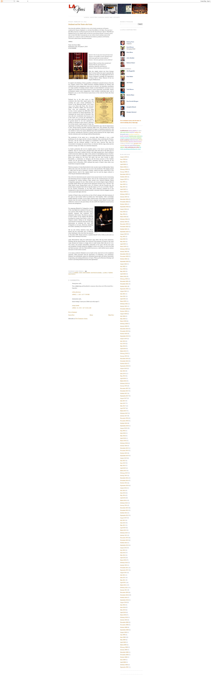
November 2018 (124, 361)
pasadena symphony (134, 134)
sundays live (137, 132)
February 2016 (124, 443)
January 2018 (123, 386)
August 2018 (123, 368)
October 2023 (123, 229)
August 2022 (123, 264)
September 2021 (124, 289)
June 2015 (123, 463)
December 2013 (124, 508)
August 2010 (123, 602)
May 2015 (123, 465)
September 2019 (124, 336)
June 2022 (123, 269)
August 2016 (123, 428)
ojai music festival (124, 132)
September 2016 (124, 425)
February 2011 (124, 587)
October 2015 (123, 453)
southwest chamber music (127, 143)
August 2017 (123, 398)
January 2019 (123, 356)
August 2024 (123, 209)
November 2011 (124, 567)
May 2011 (123, 580)
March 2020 (123, 321)
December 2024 (124, 199)
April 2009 (123, 642)
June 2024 (123, 211)
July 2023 (122, 236)
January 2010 (123, 620)
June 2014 (123, 493)
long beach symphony (136, 138)
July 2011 (122, 575)
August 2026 (123, 157)
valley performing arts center (131, 147)
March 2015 (123, 470)
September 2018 (124, 366)
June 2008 (123, 659)
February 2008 (124, 664)
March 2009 (123, 645)
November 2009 (124, 625)
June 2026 (123, 159)
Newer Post (71, 315)
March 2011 (123, 585)
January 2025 (123, 197)
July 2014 (122, 490)
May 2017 (123, 406)
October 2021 (123, 286)
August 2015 (123, 458)
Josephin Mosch (131, 107)
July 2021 (122, 294)
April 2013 (123, 527)
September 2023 (124, 231)
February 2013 (124, 533)
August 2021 (123, 291)
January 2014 (123, 505)
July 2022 (122, 266)
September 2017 (124, 396)
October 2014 (123, 483)
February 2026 (124, 169)
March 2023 (123, 246)
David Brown (130, 47)
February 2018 (124, 383)
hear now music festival (131, 145)
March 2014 (123, 500)
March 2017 (123, 411)
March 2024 (123, 216)
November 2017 (124, 391)
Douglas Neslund (131, 112)
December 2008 (124, 652)
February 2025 (124, 194)
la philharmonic (124, 130)
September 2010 (124, 600)
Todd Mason (130, 89)
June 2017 (123, 403)
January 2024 (123, 221)
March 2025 (123, 191)
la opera (139, 130)
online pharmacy (76, 292)
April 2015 (123, 468)
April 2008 (123, 662)
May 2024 (123, 214)
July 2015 (122, 460)
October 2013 (123, 513)
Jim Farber (130, 82)
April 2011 (123, 582)
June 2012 (123, 552)
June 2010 (123, 607)
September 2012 (124, 545)
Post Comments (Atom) (81, 318)
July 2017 (122, 401)
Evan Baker (86, 272)
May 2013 (123, 525)
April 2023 (123, 244)
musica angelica (133, 130)
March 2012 (123, 560)
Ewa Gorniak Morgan (132, 101)
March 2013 (123, 530)
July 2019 (122, 341)
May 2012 (123, 555)
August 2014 (123, 488)
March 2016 (123, 440)
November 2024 (124, 201)
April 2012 (123, 557)
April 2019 (123, 348)
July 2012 (122, 550)
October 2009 (123, 627)
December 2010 (124, 592)
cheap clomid (75, 305)
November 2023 (124, 226)
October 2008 (123, 657)
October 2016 (123, 423)
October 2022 (123, 259)
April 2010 (123, 612)
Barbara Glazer (131, 62)
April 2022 (123, 274)
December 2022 (124, 254)
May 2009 (123, 639)
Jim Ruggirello (131, 71)
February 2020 (124, 323)
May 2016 (123, 435)
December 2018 (124, 358)
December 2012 (124, 537)
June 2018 (123, 373)
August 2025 (123, 179)
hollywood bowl (134, 140)
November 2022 (124, 256)
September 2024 (124, 206)
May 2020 (123, 318)
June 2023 (123, 239)
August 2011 (123, 572)
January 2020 (123, 326)
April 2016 (123, 438)
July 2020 (122, 316)
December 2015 (124, 448)
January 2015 (123, 475)
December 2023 (124, 224)
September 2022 (124, 261)
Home (91, 315)
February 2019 (124, 353)
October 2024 (123, 204)
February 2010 (124, 617)
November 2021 (124, 284)
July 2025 (122, 182)
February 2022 (124, 279)
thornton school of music (135, 141)
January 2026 (123, 172)
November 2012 (124, 540)
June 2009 (123, 637)
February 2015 (124, 473)
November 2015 (124, 450)
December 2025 (124, 174)
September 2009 (124, 630)
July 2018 (122, 371)
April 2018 (123, 378)
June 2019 (123, 343)
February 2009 (124, 647)
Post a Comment (72, 312)
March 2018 (123, 381)
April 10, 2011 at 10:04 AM (81, 308)
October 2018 (123, 363)
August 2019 (123, 338)
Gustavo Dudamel (96, 272)
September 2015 (124, 455)
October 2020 (123, 311)
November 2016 (124, 421)
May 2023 (123, 241)
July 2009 (122, 635)
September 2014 (124, 485)
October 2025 (123, 177)
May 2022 (123, 271)
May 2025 (123, 187)
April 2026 (123, 164)
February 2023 (124, 249)
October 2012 (123, 542)
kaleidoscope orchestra (135, 136)
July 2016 (122, 430)
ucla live (132, 132)
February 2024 (124, 219)
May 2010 (123, 610)
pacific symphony (124, 140)
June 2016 (123, 433)
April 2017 (123, 408)
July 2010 (122, 605)
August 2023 (123, 234)
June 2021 (123, 296)
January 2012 (123, 565)
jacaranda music (124, 134)
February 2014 (124, 503)
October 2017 (123, 393)
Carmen (75, 272)
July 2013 (122, 520)
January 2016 (123, 445)
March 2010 (123, 615)
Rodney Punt (130, 42)
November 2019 (124, 331)
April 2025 (123, 189)
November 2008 (124, 654)
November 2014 (124, 480)
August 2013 (123, 518)
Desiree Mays (130, 95)
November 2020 (124, 309)
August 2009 (123, 632)
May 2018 (123, 376)
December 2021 (124, 281)
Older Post (111, 315)
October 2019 (123, 333)
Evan (80, 272)
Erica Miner (130, 52)
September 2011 (124, 570)
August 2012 (123, 547)
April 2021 (123, 299)
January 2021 (123, 306)
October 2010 (123, 597)
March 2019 (123, 351)
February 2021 (124, 303)
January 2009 (123, 649)
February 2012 (124, 562)
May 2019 (123, 346)
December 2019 (124, 328)
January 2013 (123, 535)
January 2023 (123, 251)
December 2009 (124, 622)
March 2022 (123, 276)
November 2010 (124, 595)
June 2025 (123, 184)
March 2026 (123, 167)
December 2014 (124, 478)
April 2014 (123, 498)
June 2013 (123, 523)
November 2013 (124, 510)
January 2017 (123, 415)
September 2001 (124, 667)
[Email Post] (85, 271)
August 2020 (123, 313)
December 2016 (124, 418)
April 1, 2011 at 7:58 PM (80, 294)
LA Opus (105, 272)
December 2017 (124, 388)
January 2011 (123, 590)
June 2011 (123, 577)
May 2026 (123, 162)
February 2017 (124, 413)
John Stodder (130, 58)
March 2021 (123, 301)
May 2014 (123, 495)
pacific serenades (124, 136)
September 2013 (124, 515)
